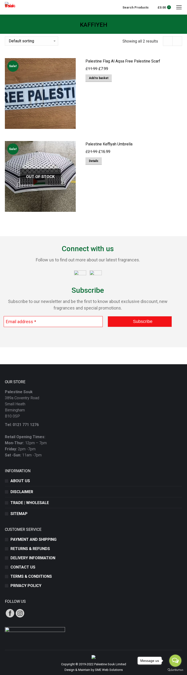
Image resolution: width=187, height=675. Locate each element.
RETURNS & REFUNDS (30, 548)
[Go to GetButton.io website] (175, 670)
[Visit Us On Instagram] (20, 616)
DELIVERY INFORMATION (32, 558)
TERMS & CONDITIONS (31, 576)
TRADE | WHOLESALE (29, 502)
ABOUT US (20, 481)
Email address (21, 321)
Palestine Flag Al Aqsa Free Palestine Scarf (122, 61)
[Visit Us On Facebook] (10, 616)
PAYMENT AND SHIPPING (33, 539)
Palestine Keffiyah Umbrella (108, 144)
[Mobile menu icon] (179, 7)
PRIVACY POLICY (25, 585)
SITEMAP (19, 513)
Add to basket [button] (98, 78)
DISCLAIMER (21, 491)
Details (93, 161)
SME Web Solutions (109, 670)
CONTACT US (22, 567)
